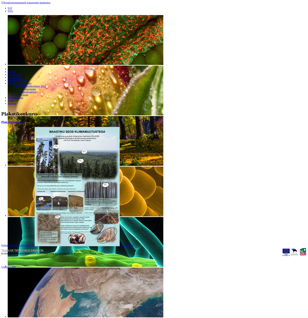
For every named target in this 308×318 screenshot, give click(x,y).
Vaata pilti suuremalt (24, 245)
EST (10, 8)
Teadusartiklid (15, 77)
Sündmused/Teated (17, 80)
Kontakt (12, 103)
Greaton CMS (8, 267)
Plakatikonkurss (29, 92)
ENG (10, 11)
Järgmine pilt (126, 245)
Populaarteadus (15, 97)
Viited (11, 100)
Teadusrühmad (15, 74)
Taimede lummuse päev (20, 83)
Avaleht (12, 71)
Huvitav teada (21, 94)
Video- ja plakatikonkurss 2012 (30, 86)
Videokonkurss (28, 89)
